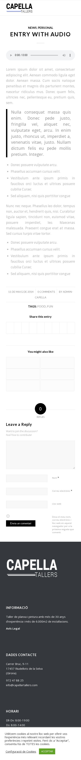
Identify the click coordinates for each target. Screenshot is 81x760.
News (32, 27)
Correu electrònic (62, 490)
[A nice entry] (23, 385)
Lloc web (56, 503)
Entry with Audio (40, 34)
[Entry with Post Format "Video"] (23, 362)
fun (50, 306)
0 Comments (46, 291)
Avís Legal (13, 628)
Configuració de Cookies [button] (21, 751)
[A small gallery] (57, 362)
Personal (45, 27)
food (41, 306)
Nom (55, 477)
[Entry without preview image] (23, 374)
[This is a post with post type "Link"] (57, 374)
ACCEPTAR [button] (47, 751)
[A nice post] (57, 385)
